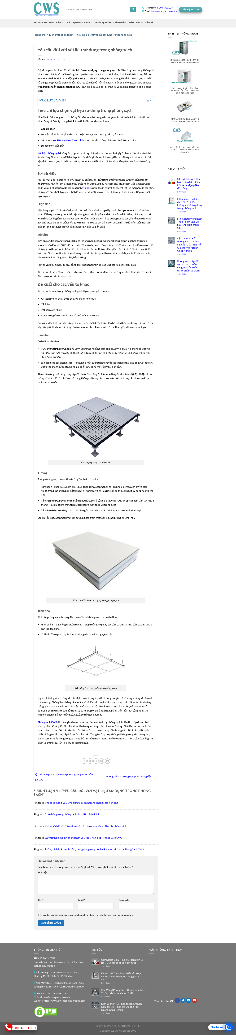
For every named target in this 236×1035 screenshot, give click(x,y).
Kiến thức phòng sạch (61, 34)
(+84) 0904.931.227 (163, 7)
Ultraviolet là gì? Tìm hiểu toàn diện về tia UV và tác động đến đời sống (188, 183)
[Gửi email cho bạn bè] (96, 761)
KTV (63, 59)
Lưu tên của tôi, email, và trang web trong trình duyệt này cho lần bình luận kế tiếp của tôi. (88, 914)
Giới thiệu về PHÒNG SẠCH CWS (113, 1026)
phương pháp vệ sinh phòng (70, 139)
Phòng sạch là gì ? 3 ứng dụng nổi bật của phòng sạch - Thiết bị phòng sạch (86, 825)
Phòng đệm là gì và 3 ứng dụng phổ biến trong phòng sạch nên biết (81, 802)
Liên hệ (136, 1026)
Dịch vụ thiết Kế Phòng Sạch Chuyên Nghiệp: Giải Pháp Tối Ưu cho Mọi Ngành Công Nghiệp (189, 244)
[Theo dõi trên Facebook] (177, 1000)
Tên (40, 900)
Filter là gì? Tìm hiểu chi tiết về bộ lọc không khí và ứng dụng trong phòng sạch (189, 203)
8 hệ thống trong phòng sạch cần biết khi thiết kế (72, 814)
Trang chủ (40, 34)
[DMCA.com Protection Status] (46, 1011)
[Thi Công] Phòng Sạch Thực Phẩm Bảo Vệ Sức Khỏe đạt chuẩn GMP (189, 223)
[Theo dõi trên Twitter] (183, 1000)
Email (81, 900)
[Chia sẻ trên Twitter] (90, 761)
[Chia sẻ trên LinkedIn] (107, 761)
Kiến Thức (135, 22)
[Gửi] (133, 9)
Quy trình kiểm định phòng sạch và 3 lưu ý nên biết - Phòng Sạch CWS (83, 837)
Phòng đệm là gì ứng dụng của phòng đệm (129, 776)
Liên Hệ (149, 22)
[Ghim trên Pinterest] (101, 761)
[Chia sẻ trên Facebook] (84, 761)
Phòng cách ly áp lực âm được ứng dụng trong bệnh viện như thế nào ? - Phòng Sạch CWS (94, 849)
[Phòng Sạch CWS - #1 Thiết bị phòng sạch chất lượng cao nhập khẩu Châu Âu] (46, 9)
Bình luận (43, 872)
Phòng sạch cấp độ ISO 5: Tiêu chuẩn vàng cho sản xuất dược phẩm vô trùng (188, 266)
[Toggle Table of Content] (147, 100)
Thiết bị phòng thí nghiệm (110, 22)
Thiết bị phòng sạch (77, 22)
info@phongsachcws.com (164, 11)
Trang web (123, 900)
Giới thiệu (55, 22)
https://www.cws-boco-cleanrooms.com (64, 1000)
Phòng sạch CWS (47, 722)
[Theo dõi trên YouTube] (194, 1000)
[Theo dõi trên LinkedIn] (188, 1000)
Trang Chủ (40, 22)
